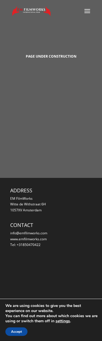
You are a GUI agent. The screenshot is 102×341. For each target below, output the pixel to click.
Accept (16, 331)
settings (63, 321)
